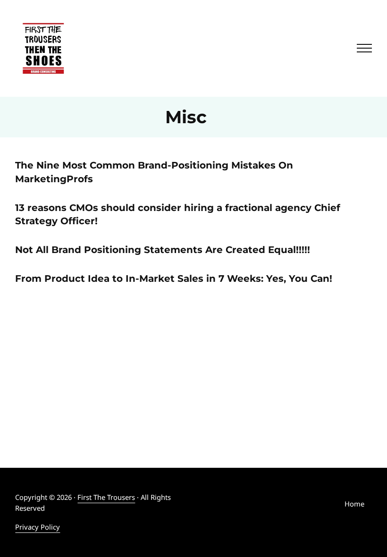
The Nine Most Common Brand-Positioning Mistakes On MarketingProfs (154, 172)
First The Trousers (106, 497)
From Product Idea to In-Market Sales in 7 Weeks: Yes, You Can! (173, 278)
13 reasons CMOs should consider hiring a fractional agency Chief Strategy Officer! (177, 214)
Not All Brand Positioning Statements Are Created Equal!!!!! (162, 249)
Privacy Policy (37, 527)
